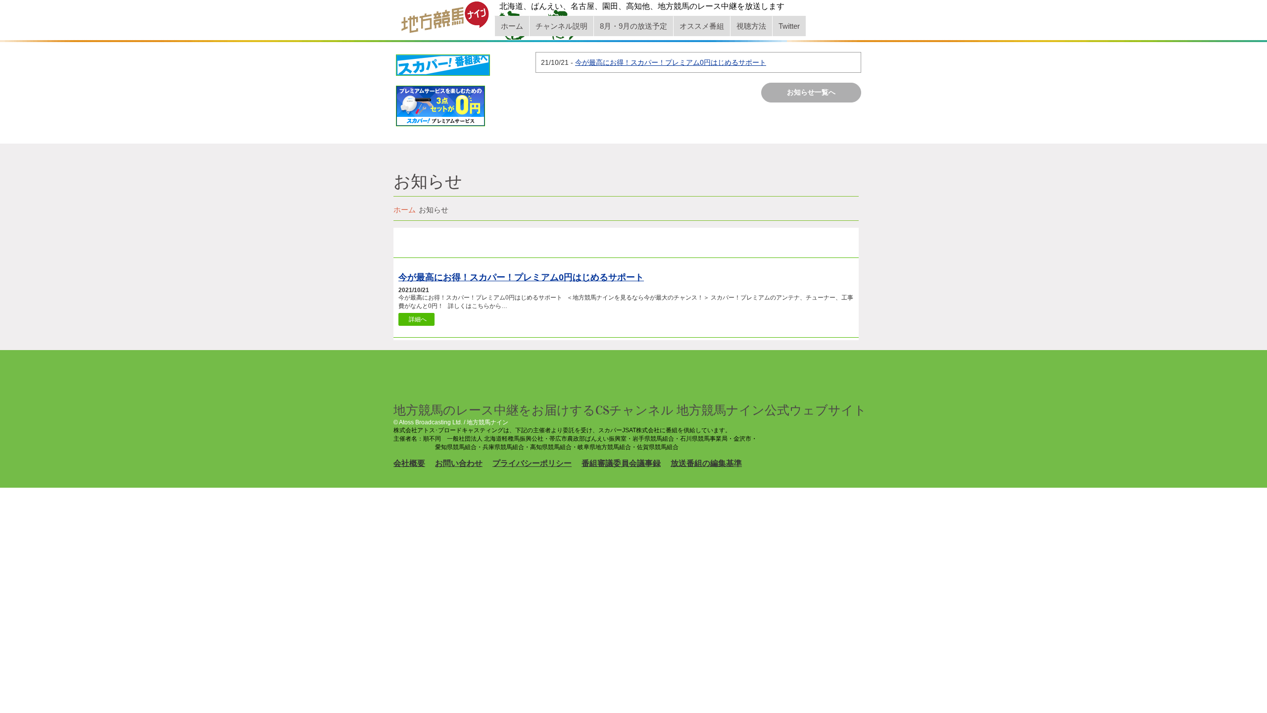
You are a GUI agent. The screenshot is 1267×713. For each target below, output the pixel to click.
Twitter (789, 26)
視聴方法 (751, 26)
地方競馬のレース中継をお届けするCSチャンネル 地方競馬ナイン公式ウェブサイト (630, 410)
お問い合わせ (459, 463)
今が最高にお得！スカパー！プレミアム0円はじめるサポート (670, 62)
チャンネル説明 (561, 26)
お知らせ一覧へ (811, 92)
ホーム (512, 26)
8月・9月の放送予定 (633, 26)
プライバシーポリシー (532, 463)
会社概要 (409, 463)
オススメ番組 (702, 26)
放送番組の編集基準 (706, 463)
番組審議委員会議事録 (621, 463)
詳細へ (418, 319)
